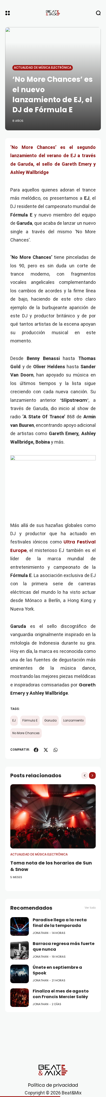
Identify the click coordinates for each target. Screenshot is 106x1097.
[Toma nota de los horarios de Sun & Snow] (53, 816)
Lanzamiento (73, 720)
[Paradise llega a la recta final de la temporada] (19, 926)
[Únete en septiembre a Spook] (19, 974)
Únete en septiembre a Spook (57, 970)
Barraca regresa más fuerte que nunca (63, 946)
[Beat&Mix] (53, 13)
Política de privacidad (53, 1085)
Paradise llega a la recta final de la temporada (60, 923)
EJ (14, 720)
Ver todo (90, 908)
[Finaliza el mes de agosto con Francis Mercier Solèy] (19, 997)
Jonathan (40, 933)
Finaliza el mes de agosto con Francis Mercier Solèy (61, 994)
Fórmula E (30, 720)
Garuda (50, 720)
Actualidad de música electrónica (42, 68)
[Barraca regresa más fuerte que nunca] (19, 950)
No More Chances (26, 733)
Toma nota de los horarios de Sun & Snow (51, 866)
